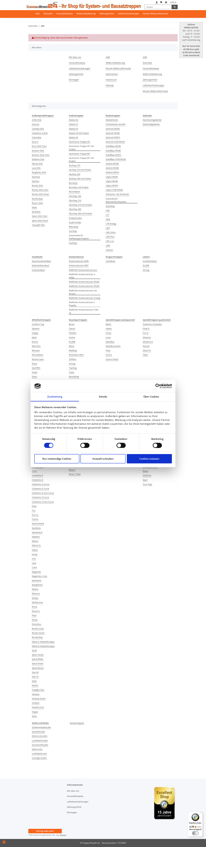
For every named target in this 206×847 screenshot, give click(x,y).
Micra (71, 346)
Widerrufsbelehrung (86, 13)
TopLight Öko (38, 224)
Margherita (37, 584)
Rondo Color (38, 628)
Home (72, 337)
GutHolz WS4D (113, 133)
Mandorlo (36, 580)
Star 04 (35, 672)
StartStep (110, 206)
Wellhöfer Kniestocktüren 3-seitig (82, 276)
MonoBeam (74, 191)
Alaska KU (73, 119)
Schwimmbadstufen (41, 727)
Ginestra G (148, 341)
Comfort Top (38, 324)
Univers (109, 249)
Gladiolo (36, 536)
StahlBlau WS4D (113, 150)
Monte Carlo (38, 359)
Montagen (74, 79)
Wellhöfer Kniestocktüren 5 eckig (84, 297)
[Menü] (201, 813)
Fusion (35, 519)
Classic (72, 328)
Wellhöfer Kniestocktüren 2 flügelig (82, 304)
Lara (34, 562)
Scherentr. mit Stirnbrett (117, 194)
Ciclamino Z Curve (40, 497)
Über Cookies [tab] (151, 396)
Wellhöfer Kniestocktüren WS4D (84, 286)
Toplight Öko (38, 689)
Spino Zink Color (39, 216)
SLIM (34, 650)
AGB (37, 13)
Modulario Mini (76, 354)
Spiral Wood (37, 667)
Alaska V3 (73, 128)
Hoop (108, 332)
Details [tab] (103, 396)
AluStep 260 (74, 174)
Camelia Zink (38, 128)
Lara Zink (36, 168)
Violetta (35, 702)
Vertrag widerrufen (45, 831)
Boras (71, 324)
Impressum (111, 79)
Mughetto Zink (39, 172)
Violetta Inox (38, 707)
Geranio (35, 328)
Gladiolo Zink (38, 159)
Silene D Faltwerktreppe (43, 646)
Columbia (36, 137)
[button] (156, 2)
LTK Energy (111, 223)
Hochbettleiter (150, 261)
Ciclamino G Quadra (152, 324)
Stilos (34, 376)
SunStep (73, 231)
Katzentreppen (77, 723)
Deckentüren (112, 119)
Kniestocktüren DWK (79, 261)
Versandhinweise (64, 13)
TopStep (73, 367)
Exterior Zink (38, 150)
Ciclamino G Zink (40, 133)
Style (34, 681)
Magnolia (36, 571)
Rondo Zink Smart (40, 194)
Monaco (36, 350)
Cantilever (110, 261)
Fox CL (35, 514)
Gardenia (36, 528)
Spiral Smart (37, 663)
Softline (72, 359)
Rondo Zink (37, 185)
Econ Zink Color (39, 146)
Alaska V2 (73, 124)
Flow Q (146, 328)
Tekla (145, 354)
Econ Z (35, 141)
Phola (34, 619)
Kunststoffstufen (40, 744)
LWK (108, 219)
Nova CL (36, 611)
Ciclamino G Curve (40, 484)
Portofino (36, 624)
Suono (109, 354)
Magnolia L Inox (39, 576)
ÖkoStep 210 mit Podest (80, 204)
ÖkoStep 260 (75, 209)
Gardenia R (37, 532)
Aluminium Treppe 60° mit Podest (81, 159)
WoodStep (74, 376)
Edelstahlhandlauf (40, 265)
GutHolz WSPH (113, 137)
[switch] (84, 445)
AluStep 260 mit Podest (80, 178)
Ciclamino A (37, 475)
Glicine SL (36, 545)
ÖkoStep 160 (75, 196)
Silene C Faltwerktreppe (43, 641)
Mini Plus (36, 346)
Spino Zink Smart (40, 220)
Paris (108, 350)
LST (107, 214)
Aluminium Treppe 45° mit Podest (81, 148)
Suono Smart (112, 359)
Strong (146, 269)
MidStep (73, 350)
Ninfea (35, 598)
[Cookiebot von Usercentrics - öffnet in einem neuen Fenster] (158, 386)
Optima (35, 181)
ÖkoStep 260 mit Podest (80, 213)
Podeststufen (75, 218)
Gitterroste (37, 749)
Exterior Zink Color (41, 154)
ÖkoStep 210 (75, 200)
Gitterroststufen (39, 736)
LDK (108, 210)
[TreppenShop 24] (84, 4)
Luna (108, 337)
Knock (35, 341)
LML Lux (110, 241)
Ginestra (147, 337)
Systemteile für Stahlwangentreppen (79, 237)
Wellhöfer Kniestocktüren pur (83, 269)
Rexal (145, 471)
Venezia (35, 694)
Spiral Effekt (37, 659)
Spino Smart (38, 654)
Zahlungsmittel (106, 13)
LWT (108, 228)
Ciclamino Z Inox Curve (43, 501)
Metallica (110, 341)
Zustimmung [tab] (54, 396)
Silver (34, 207)
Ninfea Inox (37, 602)
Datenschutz (112, 74)
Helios (109, 328)
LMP (108, 245)
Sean (145, 479)
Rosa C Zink (37, 203)
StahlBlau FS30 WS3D (116, 159)
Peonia (146, 346)
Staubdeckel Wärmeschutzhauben (116, 200)
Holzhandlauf (38, 269)
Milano (35, 589)
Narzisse (36, 176)
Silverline (36, 211)
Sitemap (110, 85)
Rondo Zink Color (40, 189)
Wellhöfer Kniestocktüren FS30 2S (83, 311)
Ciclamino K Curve (40, 488)
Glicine (35, 541)
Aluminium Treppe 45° (79, 141)
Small (34, 372)
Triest (71, 372)
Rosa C (72, 469)
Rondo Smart (38, 632)
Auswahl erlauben (103, 458)
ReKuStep (73, 226)
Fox (33, 510)
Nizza (34, 363)
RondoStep (37, 198)
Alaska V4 (73, 137)
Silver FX (147, 350)
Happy (35, 332)
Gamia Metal (38, 523)
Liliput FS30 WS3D (114, 189)
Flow (34, 506)
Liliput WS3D (112, 176)
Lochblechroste (39, 753)
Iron (34, 558)
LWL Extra (110, 232)
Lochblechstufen (40, 740)
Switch (35, 685)
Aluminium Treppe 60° (79, 153)
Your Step (147, 484)
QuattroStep (75, 222)
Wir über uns (75, 57)
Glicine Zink (37, 163)
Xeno (34, 716)
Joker (34, 337)
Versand (63, 835)
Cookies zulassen (149, 458)
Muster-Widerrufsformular (155, 13)
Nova (34, 606)
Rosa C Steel (74, 474)
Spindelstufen (38, 731)
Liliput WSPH (112, 185)
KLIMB (146, 265)
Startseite (47, 13)
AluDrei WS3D (112, 163)
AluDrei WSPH (112, 172)
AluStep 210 (74, 165)
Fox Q (145, 332)
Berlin (108, 324)
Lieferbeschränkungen (128, 13)
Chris (34, 471)
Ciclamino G (37, 479)
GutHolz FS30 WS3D (115, 141)
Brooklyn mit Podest (79, 187)
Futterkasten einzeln (115, 124)
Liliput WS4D (112, 181)
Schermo (147, 475)
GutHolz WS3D (113, 128)
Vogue (35, 711)
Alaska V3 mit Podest (79, 133)
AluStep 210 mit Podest (80, 169)
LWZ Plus (110, 236)
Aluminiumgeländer (152, 119)
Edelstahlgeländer (151, 124)
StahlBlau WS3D (113, 146)
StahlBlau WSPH (113, 154)
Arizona (35, 124)
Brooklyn (73, 182)
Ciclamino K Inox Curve (43, 492)
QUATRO (36, 367)
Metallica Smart (113, 346)
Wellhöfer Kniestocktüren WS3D (84, 281)
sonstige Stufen (39, 757)
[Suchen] (175, 7)
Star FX (35, 676)
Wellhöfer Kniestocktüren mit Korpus (83, 292)
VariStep (73, 242)
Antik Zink (36, 119)
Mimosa (36, 593)
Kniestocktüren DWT (79, 265)
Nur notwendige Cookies (56, 458)
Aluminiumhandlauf (41, 261)
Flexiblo (72, 332)
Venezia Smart (39, 698)
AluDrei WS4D (112, 168)
